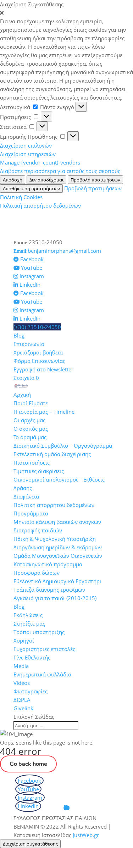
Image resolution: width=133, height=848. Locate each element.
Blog (18, 335)
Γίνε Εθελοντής (31, 657)
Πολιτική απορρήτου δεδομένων (40, 205)
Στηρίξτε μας (29, 623)
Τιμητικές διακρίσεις (38, 470)
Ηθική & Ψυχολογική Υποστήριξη (54, 538)
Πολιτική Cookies (21, 197)
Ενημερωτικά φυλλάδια (42, 674)
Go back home (28, 764)
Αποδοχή (12, 180)
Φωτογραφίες (30, 691)
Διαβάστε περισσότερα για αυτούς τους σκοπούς (60, 170)
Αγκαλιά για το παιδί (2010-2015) (54, 598)
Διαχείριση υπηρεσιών (28, 153)
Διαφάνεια (26, 496)
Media (21, 665)
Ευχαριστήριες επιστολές (44, 648)
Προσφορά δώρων (36, 572)
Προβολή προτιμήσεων (95, 180)
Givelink (23, 708)
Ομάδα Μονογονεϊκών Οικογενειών (57, 555)
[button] (66, 12)
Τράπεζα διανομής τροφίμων (49, 589)
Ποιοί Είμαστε (30, 403)
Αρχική (22, 394)
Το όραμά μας (29, 437)
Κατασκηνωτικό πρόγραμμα (47, 564)
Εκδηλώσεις (28, 615)
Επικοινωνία (28, 343)
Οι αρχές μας (29, 420)
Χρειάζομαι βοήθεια (38, 352)
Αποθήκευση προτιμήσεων (31, 188)
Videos (21, 682)
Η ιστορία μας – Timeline (43, 411)
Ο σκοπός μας (30, 428)
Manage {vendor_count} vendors (40, 162)
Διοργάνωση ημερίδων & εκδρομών (57, 547)
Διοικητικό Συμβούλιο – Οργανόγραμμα (62, 445)
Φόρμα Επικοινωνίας (39, 360)
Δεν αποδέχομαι (46, 180)
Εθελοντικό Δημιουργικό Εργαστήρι (57, 581)
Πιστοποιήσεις (31, 462)
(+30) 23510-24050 (37, 326)
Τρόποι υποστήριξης (39, 631)
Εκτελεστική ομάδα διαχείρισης (52, 454)
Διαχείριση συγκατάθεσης (30, 844)
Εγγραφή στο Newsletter (43, 369)
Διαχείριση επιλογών (26, 145)
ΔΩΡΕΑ (22, 699)
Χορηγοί (23, 640)
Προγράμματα (30, 513)
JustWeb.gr (86, 834)
